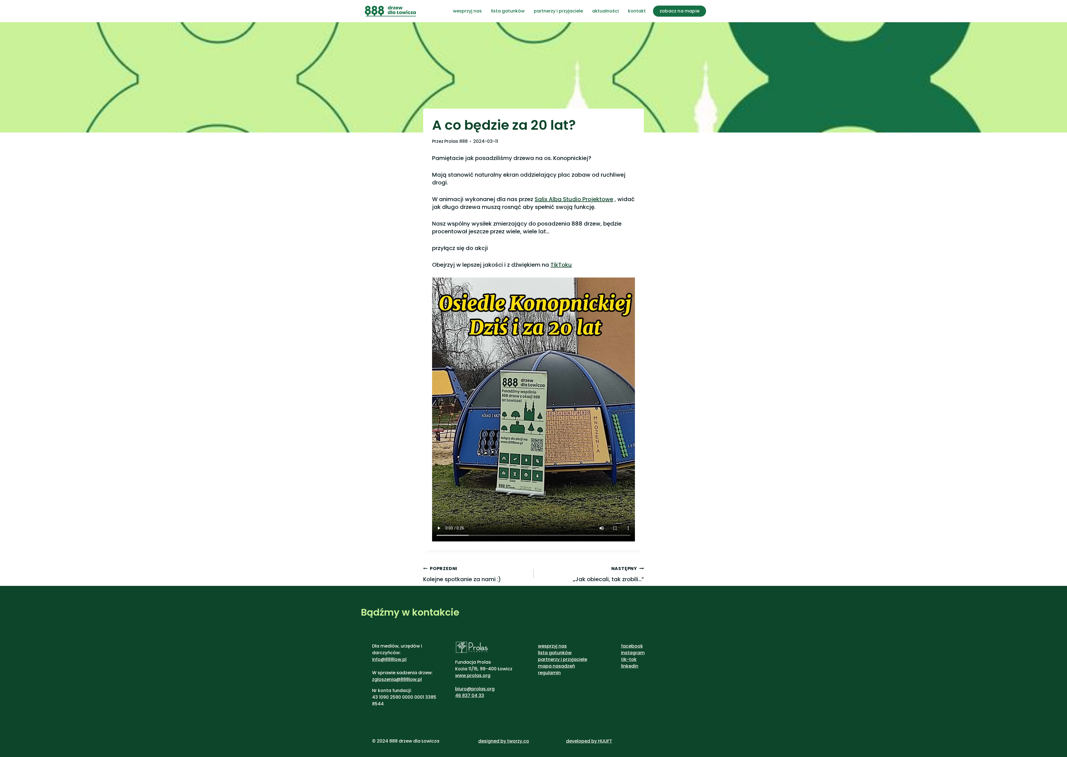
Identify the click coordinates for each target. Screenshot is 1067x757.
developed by (582, 741)
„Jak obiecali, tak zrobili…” (608, 574)
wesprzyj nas (467, 11)
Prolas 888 (456, 141)
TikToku (561, 265)
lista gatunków (508, 11)
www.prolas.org (472, 675)
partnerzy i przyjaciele (558, 11)
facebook (632, 646)
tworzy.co (518, 741)
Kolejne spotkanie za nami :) (462, 574)
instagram (633, 652)
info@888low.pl (389, 659)
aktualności (605, 11)
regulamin (549, 672)
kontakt (637, 11)
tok (633, 659)
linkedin (629, 666)
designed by (492, 741)
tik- (625, 659)
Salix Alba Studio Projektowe (574, 199)
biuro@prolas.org (475, 689)
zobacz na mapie (679, 11)
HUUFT (605, 741)
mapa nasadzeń (556, 666)
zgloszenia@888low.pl (397, 679)
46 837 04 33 (469, 695)
